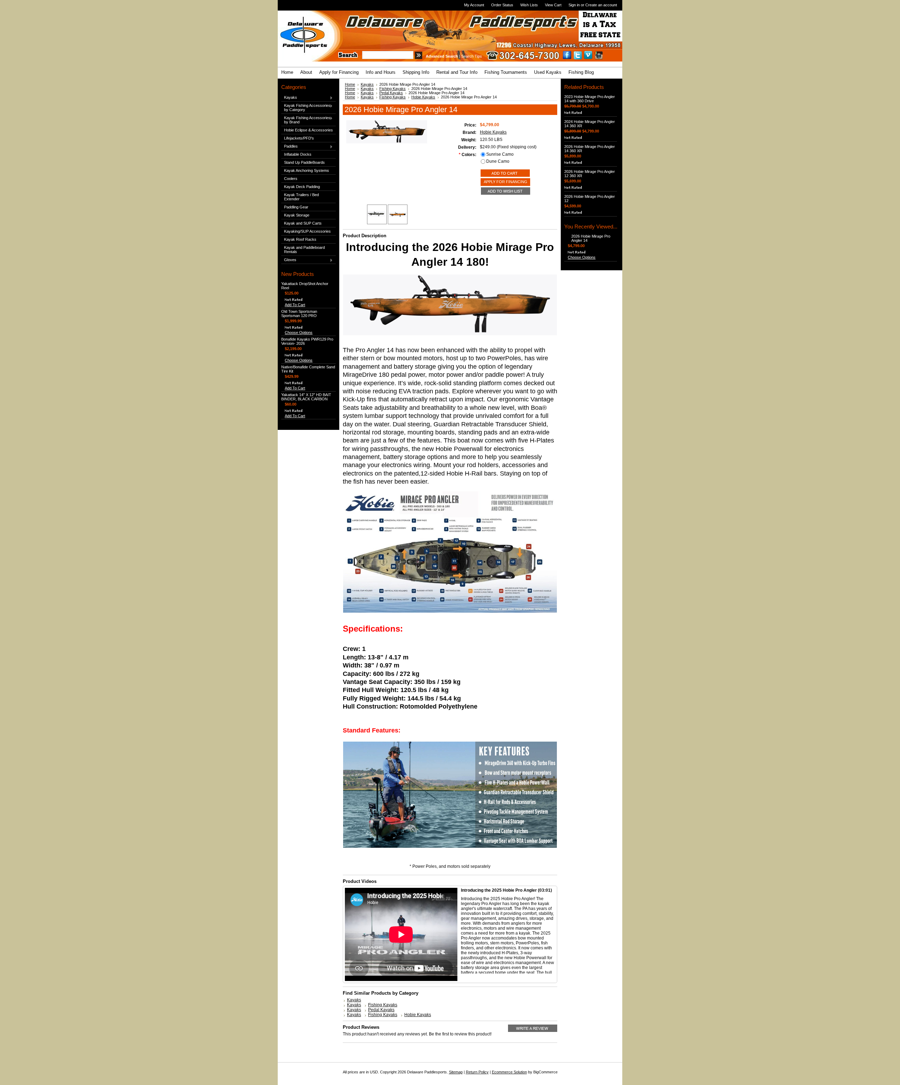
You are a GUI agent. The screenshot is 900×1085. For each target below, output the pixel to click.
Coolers (290, 178)
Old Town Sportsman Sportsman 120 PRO (299, 313)
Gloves (288, 260)
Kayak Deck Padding (302, 187)
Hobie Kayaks (423, 97)
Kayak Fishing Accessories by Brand (305, 120)
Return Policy (477, 1072)
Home (350, 84)
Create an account (601, 5)
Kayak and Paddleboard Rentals (304, 249)
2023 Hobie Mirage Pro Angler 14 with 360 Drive (589, 99)
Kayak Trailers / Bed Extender (301, 197)
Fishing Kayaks (392, 88)
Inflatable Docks (297, 154)
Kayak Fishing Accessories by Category (305, 107)
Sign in (574, 5)
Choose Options (299, 332)
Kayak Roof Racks (300, 239)
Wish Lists (529, 5)
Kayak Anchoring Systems (306, 170)
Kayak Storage (296, 215)
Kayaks (289, 97)
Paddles (289, 146)
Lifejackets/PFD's (299, 138)
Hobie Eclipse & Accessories (308, 130)
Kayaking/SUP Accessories (307, 231)
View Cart (553, 5)
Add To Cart (295, 305)
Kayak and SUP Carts (303, 223)
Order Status (502, 5)
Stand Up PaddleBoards (304, 162)
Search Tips (471, 56)
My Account (474, 5)
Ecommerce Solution (509, 1072)
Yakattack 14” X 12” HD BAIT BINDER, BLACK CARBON (306, 397)
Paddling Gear (296, 207)
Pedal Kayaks (391, 93)
